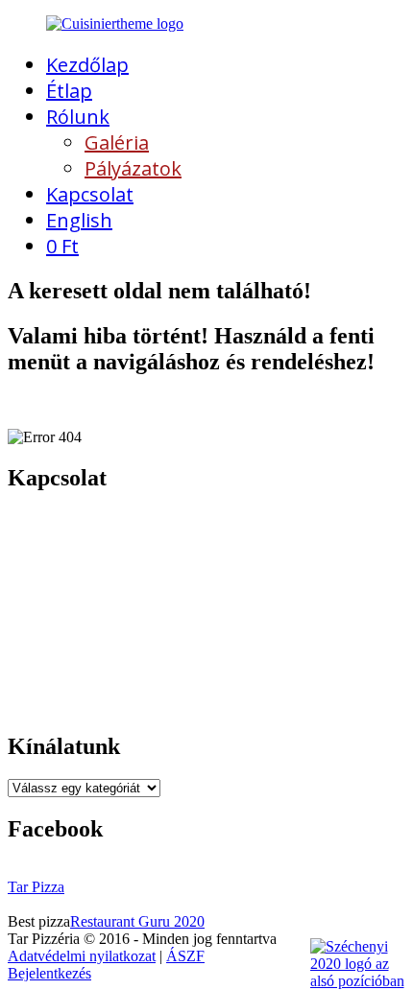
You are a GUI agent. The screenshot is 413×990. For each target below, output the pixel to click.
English (79, 220)
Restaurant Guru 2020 (137, 921)
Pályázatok (133, 168)
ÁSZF (185, 956)
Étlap (69, 91)
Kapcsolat (90, 194)
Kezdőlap (87, 65)
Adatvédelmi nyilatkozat (82, 956)
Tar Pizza (36, 887)
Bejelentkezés (49, 973)
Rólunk (77, 117)
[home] (114, 23)
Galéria (117, 142)
